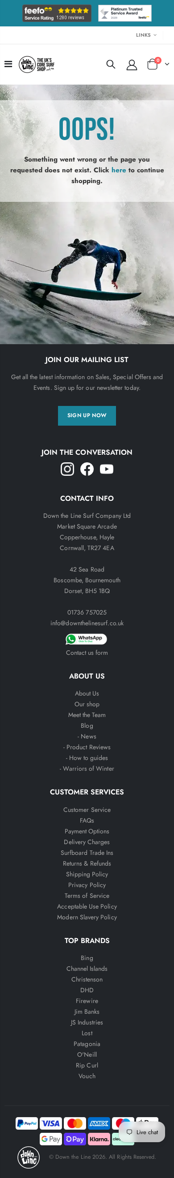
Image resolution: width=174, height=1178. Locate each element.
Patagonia (87, 1043)
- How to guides (87, 757)
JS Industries (87, 1022)
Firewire (87, 1000)
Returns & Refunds (87, 863)
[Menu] (8, 64)
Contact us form (87, 652)
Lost (87, 1033)
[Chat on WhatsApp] (87, 637)
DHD (87, 990)
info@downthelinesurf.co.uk (87, 623)
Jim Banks (87, 1011)
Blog (87, 725)
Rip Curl (87, 1065)
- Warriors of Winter (87, 768)
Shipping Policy (87, 874)
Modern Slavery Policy (86, 917)
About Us (87, 693)
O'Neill (86, 1054)
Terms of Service (87, 895)
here (119, 170)
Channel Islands (87, 968)
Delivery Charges (87, 841)
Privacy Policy (87, 884)
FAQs (87, 820)
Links (143, 34)
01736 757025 (87, 612)
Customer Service (87, 809)
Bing (87, 957)
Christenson (87, 979)
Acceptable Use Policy (86, 906)
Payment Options (87, 831)
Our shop (87, 704)
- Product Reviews (87, 747)
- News (87, 736)
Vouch (87, 1075)
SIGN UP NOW (87, 415)
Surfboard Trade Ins (87, 852)
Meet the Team (87, 714)
